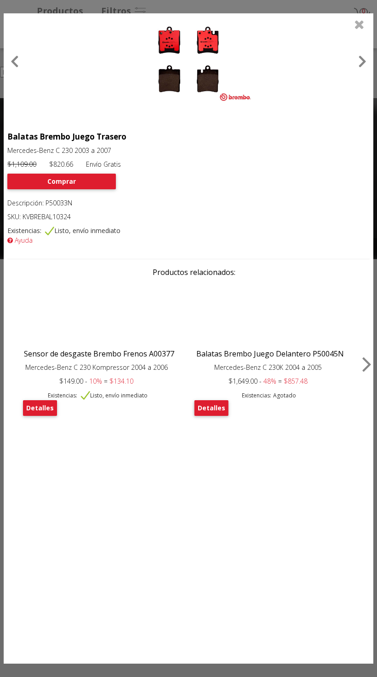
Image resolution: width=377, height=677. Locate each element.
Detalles (40, 407)
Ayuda (23, 240)
